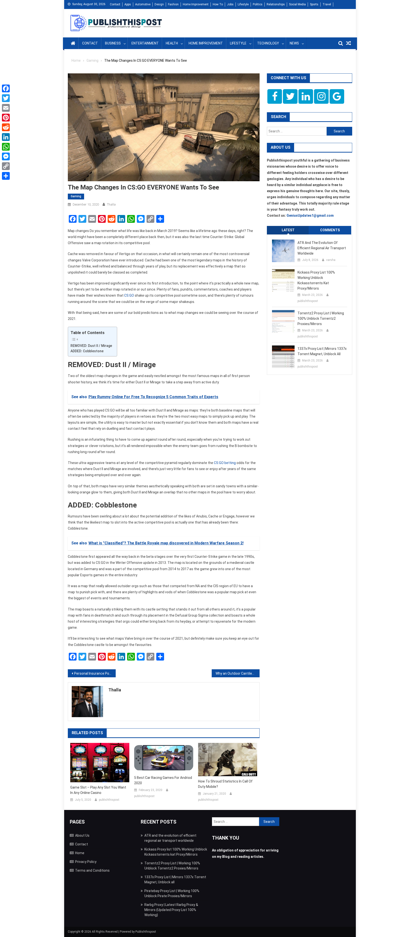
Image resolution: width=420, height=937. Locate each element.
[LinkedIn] (6, 137)
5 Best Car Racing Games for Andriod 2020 (163, 780)
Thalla (111, 204)
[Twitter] (6, 98)
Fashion (173, 4)
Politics (257, 4)
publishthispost (109, 799)
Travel (327, 4)
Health (172, 43)
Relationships (276, 4)
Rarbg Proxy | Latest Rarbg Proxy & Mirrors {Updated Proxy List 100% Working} (171, 910)
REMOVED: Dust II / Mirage (91, 346)
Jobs (230, 4)
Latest (288, 230)
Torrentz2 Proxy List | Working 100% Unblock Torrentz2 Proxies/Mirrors (321, 318)
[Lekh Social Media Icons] (274, 96)
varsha (330, 260)
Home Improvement (196, 4)
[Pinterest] (6, 117)
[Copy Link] (6, 166)
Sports (314, 4)
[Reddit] (6, 127)
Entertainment (145, 43)
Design (159, 4)
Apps (127, 4)
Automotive (142, 4)
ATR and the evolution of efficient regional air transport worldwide (322, 248)
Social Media (297, 4)
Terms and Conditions (92, 870)
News (294, 43)
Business (113, 43)
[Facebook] (6, 88)
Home (79, 853)
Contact (115, 4)
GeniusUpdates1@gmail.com (310, 215)
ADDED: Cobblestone (87, 351)
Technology (268, 43)
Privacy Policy (85, 862)
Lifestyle (243, 4)
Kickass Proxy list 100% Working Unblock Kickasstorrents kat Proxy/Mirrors (316, 280)
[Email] (6, 108)
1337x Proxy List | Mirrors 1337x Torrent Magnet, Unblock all (322, 351)
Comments (330, 230)
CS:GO (129, 295)
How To (218, 4)
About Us (82, 835)
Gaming (76, 196)
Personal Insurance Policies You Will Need (95, 673)
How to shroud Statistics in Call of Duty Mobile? (225, 784)
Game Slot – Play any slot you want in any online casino (98, 790)
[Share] (6, 176)
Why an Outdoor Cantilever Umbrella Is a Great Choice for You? (238, 673)
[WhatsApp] (6, 147)
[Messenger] (6, 156)
